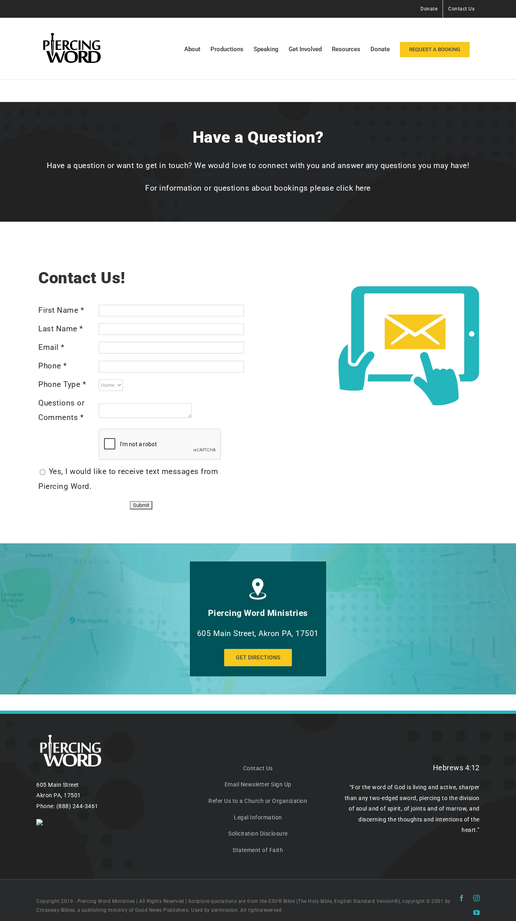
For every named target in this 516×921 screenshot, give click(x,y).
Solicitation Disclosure (258, 833)
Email (51, 347)
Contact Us (258, 768)
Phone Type (62, 384)
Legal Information (258, 817)
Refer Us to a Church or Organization (257, 801)
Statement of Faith (258, 850)
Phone (52, 365)
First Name (61, 310)
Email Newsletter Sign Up (258, 784)
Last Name (60, 328)
